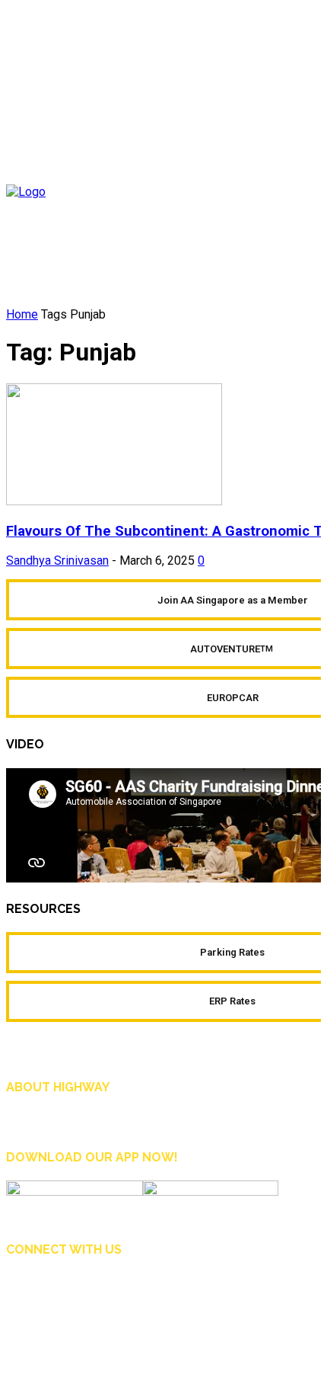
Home (22, 314)
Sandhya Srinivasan (57, 560)
